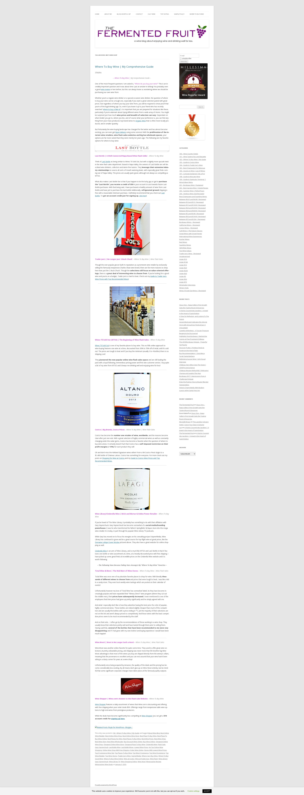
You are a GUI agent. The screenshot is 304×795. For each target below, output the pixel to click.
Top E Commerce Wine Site (104, 753)
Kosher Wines (184, 239)
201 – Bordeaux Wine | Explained (191, 185)
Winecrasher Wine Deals (104, 764)
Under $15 (183, 265)
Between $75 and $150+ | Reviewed (192, 219)
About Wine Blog (154, 733)
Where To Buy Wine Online (113, 759)
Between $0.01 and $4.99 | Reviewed (192, 199)
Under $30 (183, 273)
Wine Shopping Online (129, 762)
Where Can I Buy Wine (150, 756)
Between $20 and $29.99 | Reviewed (192, 208)
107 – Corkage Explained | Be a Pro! (192, 174)
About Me (108, 14)
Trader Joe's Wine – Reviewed (190, 254)
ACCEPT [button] (207, 791)
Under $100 (183, 262)
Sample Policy (179, 14)
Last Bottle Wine (115, 747)
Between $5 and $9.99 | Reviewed (191, 214)
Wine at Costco (129, 759)
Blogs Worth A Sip (124, 14)
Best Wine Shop (160, 739)
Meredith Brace (184, 422)
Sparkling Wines (185, 245)
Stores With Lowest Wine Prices (155, 750)
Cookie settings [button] (194, 791)
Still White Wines (185, 248)
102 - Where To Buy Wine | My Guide (126, 733)
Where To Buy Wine (197, 14)
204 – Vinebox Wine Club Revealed (191, 194)
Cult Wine (151, 14)
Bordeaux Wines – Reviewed (189, 222)
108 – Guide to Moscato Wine (189, 177)
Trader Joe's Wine (124, 756)
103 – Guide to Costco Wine (189, 162)
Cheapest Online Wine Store (114, 744)
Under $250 (183, 271)
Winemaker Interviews (187, 285)
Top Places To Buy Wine (123, 753)
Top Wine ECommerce (157, 753)
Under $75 (183, 282)
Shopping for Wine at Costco (113, 458)
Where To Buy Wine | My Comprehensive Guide (124, 66)
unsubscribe (186, 58)
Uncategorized (184, 256)
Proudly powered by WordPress (106, 785)
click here (142, 196)
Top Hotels (164, 14)
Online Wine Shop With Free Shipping (116, 750)
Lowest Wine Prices (141, 747)
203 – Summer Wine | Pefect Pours (191, 191)
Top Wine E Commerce (141, 753)
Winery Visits (184, 288)
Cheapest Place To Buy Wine (135, 744)
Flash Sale (161, 744)
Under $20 (183, 268)
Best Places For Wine (115, 739)
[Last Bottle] (132, 148)
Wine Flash (154, 759)
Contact (139, 14)
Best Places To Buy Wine (132, 739)
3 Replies (98, 72)
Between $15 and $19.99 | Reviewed (192, 205)
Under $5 (182, 276)
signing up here (118, 719)
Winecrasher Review (153, 762)
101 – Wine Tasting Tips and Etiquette (192, 157)
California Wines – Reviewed (189, 225)
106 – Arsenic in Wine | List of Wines (192, 171)
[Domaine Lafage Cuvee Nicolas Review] (132, 489)
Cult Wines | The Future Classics (190, 231)
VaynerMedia (136, 756)
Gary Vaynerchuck (101, 747)
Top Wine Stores (111, 756)
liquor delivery (120, 132)
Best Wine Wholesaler (115, 742)
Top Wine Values (185, 251)
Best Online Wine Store (131, 736)
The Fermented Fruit (186, 405)
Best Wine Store (101, 742)
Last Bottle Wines (127, 747)
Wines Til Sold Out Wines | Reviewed (192, 291)
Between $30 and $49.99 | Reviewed (192, 211)
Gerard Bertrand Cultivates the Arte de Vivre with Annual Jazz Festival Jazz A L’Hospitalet (193, 325)
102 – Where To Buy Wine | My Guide (192, 159)
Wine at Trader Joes (142, 759)
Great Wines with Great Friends (190, 234)
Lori (180, 427)
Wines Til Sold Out (102, 345)
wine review (105, 89)
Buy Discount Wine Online (133, 742)
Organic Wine (140, 121)
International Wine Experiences (190, 236)
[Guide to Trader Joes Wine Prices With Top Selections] (132, 229)
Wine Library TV (114, 762)
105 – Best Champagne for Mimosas (192, 168)
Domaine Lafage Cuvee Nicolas (107, 542)
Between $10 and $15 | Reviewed (191, 202)
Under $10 (183, 259)
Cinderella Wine (101, 551)
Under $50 (183, 279)
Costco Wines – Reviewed (188, 228)
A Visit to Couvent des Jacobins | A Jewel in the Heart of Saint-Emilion (194, 436)
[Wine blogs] (192, 139)
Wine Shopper (100, 704)
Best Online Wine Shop (113, 736)
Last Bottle (106, 161)
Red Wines (183, 242)
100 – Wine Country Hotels (188, 154)
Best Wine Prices (148, 739)
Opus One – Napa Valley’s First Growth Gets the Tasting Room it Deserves (192, 408)
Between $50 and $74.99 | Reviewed (192, 216)
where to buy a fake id (111, 109)
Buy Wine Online (149, 742)
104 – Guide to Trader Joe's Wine (191, 165)
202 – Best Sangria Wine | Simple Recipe (193, 188)
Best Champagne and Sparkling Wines (193, 196)
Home (97, 14)
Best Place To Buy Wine (148, 736)
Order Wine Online (136, 750)
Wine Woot (141, 762)
